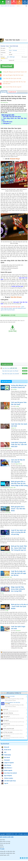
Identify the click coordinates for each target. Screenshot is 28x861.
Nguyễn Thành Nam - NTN (10, 487)
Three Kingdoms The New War (12, 702)
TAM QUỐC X (6, 716)
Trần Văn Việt (7, 512)
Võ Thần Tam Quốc (8, 732)
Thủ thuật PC (25, 3)
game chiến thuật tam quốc (8, 310)
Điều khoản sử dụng (5, 841)
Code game (6, 123)
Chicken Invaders (8, 778)
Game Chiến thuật (14, 46)
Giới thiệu (2, 839)
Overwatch (7, 760)
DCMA (1, 845)
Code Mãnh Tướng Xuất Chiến (14, 450)
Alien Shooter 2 (8, 767)
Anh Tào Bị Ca (6, 735)
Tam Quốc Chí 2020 (9, 696)
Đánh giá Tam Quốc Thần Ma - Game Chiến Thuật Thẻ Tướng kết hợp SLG (19, 548)
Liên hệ (2, 847)
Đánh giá (4, 92)
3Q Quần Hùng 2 (15, 159)
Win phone (14, 2)
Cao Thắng (14, 389)
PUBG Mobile (7, 755)
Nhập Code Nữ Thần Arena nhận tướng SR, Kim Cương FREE (18, 589)
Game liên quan (7, 121)
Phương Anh (18, 630)
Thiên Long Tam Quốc (8, 728)
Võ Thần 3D (14, 465)
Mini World (7, 757)
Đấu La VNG (19, 495)
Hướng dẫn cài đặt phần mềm (7, 851)
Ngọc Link (14, 428)
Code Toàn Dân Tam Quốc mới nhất (12, 78)
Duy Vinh (3, 536)
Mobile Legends (8, 770)
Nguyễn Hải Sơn (8, 448)
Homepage (15, 50)
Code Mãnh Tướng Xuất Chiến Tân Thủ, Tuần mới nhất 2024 (19, 444)
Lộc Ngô (17, 406)
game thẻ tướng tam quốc (19, 308)
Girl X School (20, 519)
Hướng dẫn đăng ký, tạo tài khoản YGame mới (15, 72)
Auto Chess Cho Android (10, 773)
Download (3, 46)
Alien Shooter (7, 765)
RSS (25, 858)
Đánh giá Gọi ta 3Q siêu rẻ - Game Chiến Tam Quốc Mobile (19, 606)
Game (7, 46)
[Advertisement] (14, 24)
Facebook (20, 858)
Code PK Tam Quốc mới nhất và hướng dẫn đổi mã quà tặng (18, 532)
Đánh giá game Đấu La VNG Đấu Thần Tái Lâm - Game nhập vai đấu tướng (19, 483)
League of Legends (9, 762)
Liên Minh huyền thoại (10, 780)
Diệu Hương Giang (4, 102)
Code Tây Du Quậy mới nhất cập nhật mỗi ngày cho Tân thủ (18, 573)
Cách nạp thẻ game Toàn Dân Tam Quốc (13, 75)
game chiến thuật (19, 104)
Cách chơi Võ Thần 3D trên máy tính (12, 87)
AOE (5, 752)
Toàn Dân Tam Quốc (19, 411)
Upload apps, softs (4, 855)
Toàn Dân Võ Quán (16, 297)
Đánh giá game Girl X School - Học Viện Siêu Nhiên (18, 508)
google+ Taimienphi (22, 858)
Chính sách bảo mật (5, 843)
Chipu (2, 593)
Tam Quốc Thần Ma (7, 557)
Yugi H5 (6, 783)
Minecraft (6, 747)
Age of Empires (8, 775)
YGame (10, 50)
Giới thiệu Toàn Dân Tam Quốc (12, 116)
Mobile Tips (19, 3)
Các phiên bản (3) (12, 92)
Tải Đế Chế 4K (7, 749)
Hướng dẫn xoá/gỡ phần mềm (7, 853)
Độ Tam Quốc (6, 723)
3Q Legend (6, 720)
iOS (8, 3)
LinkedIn (27, 858)
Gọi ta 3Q (8, 620)
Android (2, 3)
